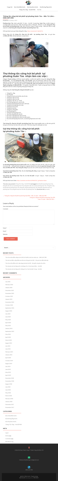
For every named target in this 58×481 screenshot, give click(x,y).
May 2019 (8, 372)
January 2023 (8, 328)
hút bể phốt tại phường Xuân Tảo (45, 184)
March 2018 (8, 395)
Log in (6, 432)
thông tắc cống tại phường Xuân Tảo (28, 187)
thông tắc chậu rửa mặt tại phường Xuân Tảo (35, 185)
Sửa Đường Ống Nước (46, 7)
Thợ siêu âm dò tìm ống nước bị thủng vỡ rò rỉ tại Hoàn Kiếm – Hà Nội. (23, 266)
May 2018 (8, 392)
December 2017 (9, 404)
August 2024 (8, 311)
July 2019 (7, 366)
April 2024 (8, 322)
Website (5, 234)
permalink (47, 189)
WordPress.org (9, 441)
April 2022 (8, 337)
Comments (9, 438)
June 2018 (8, 390)
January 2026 (8, 287)
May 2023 (8, 325)
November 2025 (9, 293)
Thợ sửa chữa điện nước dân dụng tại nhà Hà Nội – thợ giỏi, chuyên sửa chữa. (25, 263)
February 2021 (9, 352)
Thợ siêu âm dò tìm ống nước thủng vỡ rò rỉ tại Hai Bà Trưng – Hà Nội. (23, 269)
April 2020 (8, 357)
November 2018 (9, 381)
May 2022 (8, 334)
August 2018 (8, 384)
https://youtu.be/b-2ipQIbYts (35, 31)
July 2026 (7, 281)
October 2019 (9, 360)
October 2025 (9, 296)
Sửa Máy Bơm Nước (32, 7)
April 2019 (8, 375)
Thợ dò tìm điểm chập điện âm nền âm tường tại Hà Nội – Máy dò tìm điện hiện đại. (26, 260)
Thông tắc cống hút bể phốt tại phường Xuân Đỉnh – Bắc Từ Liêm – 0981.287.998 (24, 195)
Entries (8, 435)
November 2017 (9, 407)
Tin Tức (39, 9)
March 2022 (8, 340)
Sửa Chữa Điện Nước (19, 7)
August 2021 (8, 343)
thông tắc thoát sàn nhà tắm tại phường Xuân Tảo (24, 189)
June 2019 (8, 369)
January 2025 (8, 299)
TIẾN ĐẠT (36, 477)
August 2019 (8, 363)
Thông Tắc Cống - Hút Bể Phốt (23, 184)
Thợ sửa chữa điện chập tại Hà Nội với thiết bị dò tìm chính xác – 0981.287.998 (25, 257)
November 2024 (9, 302)
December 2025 (9, 290)
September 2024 (9, 308)
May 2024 (8, 319)
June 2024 (8, 316)
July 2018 (7, 387)
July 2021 (7, 346)
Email (5, 231)
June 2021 (8, 349)
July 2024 (7, 313)
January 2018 (8, 401)
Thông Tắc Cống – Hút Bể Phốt (27, 9)
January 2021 (8, 354)
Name (5, 228)
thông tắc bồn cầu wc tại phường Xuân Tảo (13, 185)
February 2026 (9, 284)
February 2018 (9, 398)
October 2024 (9, 305)
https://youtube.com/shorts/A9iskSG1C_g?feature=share (32, 180)
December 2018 (9, 378)
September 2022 (9, 331)
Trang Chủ (9, 7)
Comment (5, 209)
